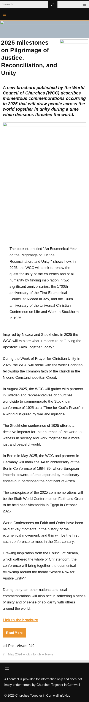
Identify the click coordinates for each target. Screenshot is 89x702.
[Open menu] (84, 4)
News (49, 654)
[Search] (52, 4)
